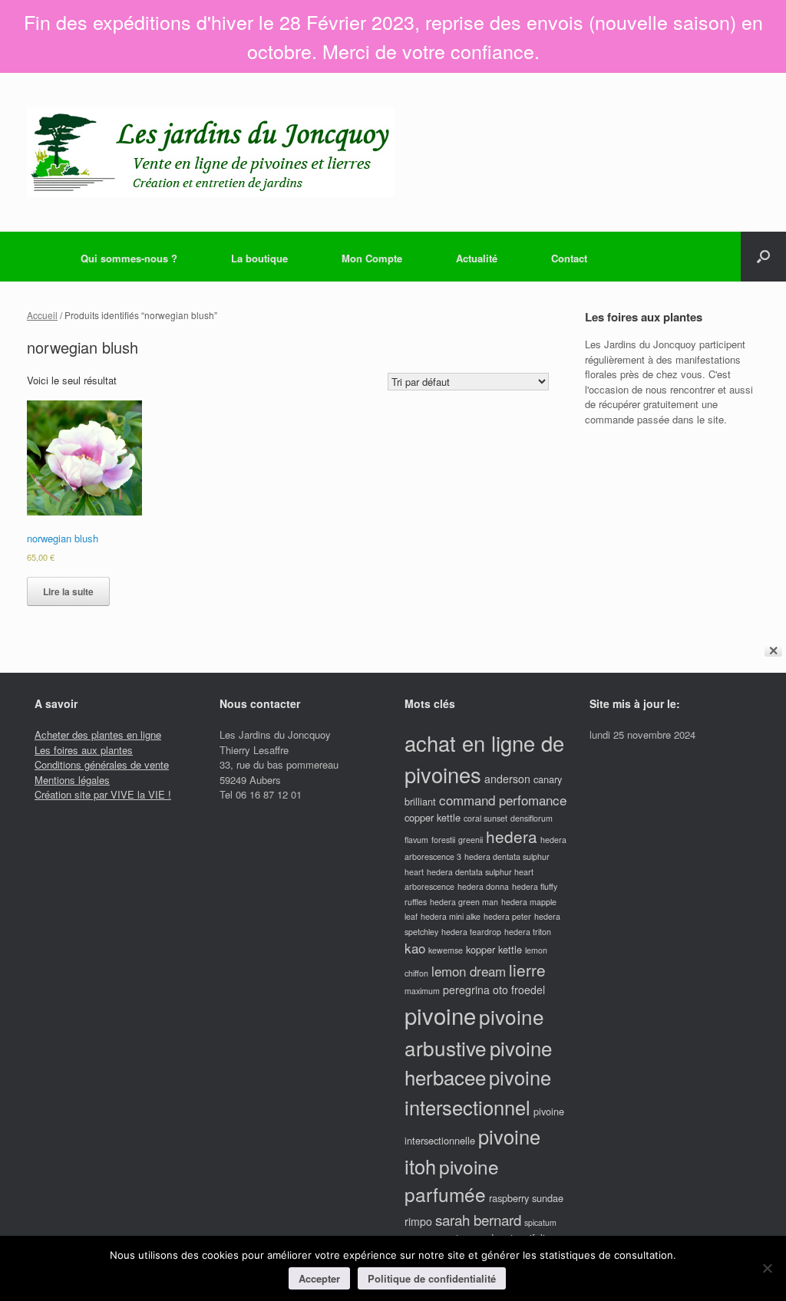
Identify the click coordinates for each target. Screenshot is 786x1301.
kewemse (445, 950)
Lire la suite (68, 591)
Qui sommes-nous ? (129, 258)
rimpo (418, 1221)
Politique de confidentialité (432, 1278)
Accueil (42, 314)
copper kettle (433, 817)
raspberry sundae (526, 1198)
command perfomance (502, 799)
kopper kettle (494, 949)
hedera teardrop (471, 931)
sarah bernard (478, 1219)
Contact (569, 258)
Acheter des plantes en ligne (98, 734)
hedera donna (483, 886)
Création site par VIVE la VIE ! (103, 794)
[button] (763, 257)
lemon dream (468, 970)
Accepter (319, 1278)
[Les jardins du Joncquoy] (211, 152)
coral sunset (485, 818)
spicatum (540, 1222)
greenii (470, 839)
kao (415, 947)
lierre (527, 969)
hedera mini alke (451, 916)
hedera (511, 836)
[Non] (766, 1268)
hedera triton (527, 931)
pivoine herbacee (478, 1062)
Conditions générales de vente (102, 764)
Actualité (476, 258)
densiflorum (531, 818)
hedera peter (507, 916)
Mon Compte (372, 258)
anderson (507, 778)
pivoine (440, 1015)
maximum (422, 990)
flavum (416, 839)
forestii (443, 839)
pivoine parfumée (452, 1180)
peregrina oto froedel (494, 989)
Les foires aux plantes (84, 750)
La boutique (259, 258)
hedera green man (464, 901)
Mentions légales (72, 779)
